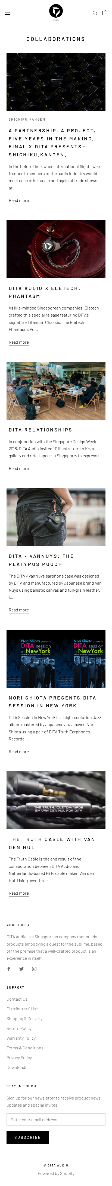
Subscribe (27, 1137)
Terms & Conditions (25, 1047)
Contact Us (17, 998)
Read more (19, 200)
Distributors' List (22, 1008)
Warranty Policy (21, 1037)
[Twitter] (21, 968)
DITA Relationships (41, 430)
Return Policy (19, 1028)
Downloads (17, 1067)
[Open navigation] (7, 12)
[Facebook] (9, 968)
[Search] (95, 12)
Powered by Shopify (56, 1173)
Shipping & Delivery (24, 1018)
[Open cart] (104, 12)
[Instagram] (34, 968)
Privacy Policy (19, 1057)
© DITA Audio (56, 1165)
